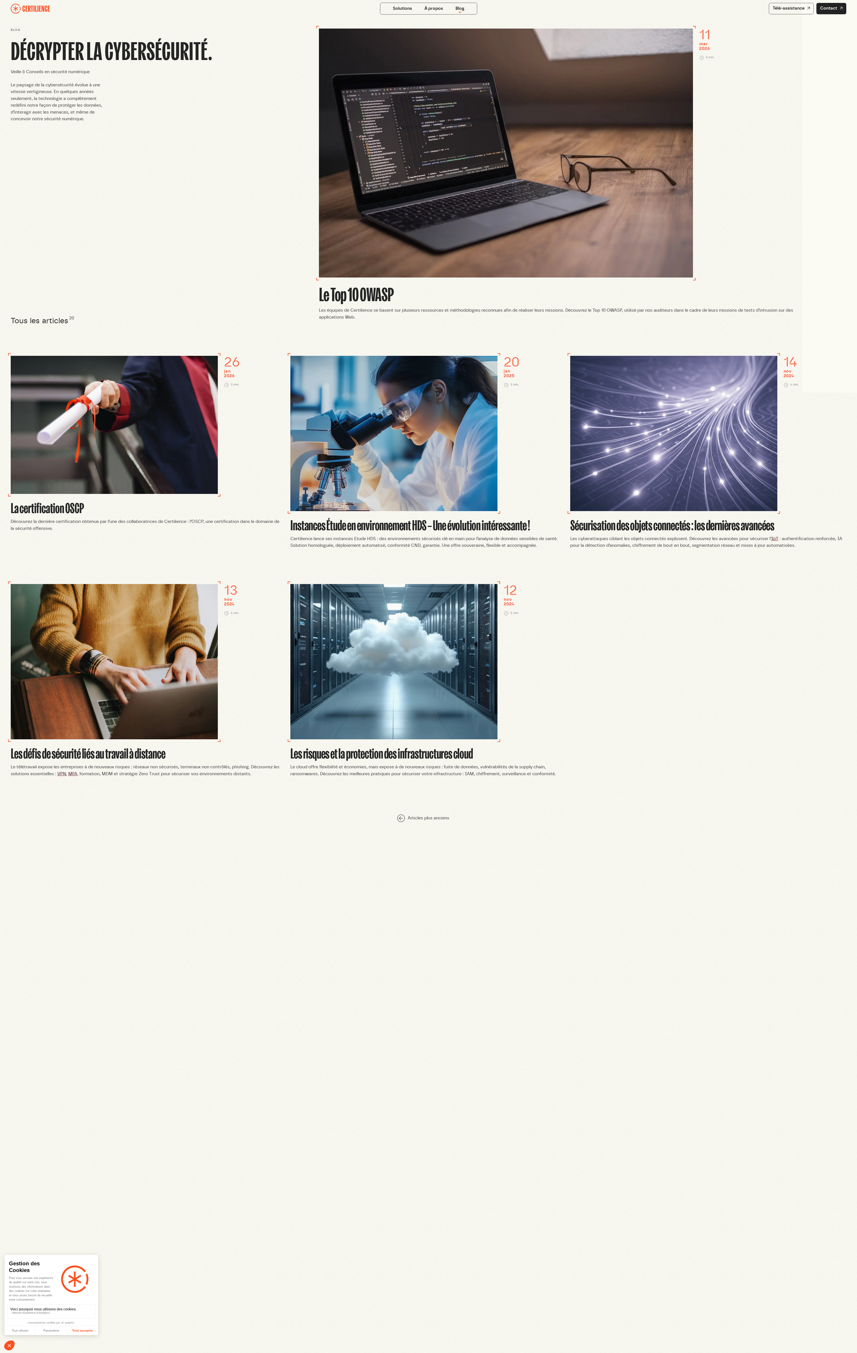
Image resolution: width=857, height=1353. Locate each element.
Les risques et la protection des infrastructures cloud (381, 753)
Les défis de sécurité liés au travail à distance (88, 753)
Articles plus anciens (428, 818)
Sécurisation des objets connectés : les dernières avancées (672, 525)
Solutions (402, 8)
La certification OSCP (47, 507)
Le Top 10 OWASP (356, 294)
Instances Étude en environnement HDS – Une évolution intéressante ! (410, 525)
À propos (433, 8)
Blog (460, 8)
